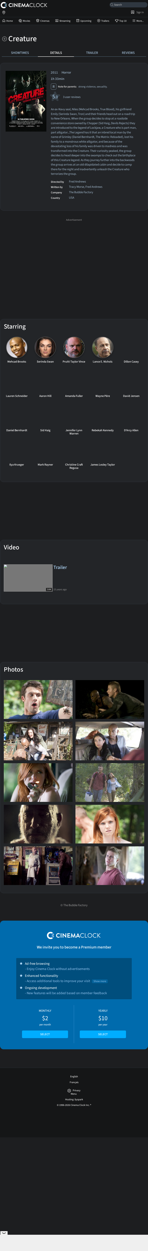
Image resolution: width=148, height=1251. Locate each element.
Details (56, 52)
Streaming (64, 21)
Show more (99, 981)
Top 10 (123, 21)
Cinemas (44, 21)
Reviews (128, 52)
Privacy (76, 1090)
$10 (103, 1022)
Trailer (92, 52)
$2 (45, 1022)
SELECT (45, 1034)
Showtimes (20, 52)
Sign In (139, 12)
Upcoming (85, 21)
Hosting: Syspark (74, 1099)
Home (9, 21)
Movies (26, 21)
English (74, 1076)
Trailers (105, 21)
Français (74, 1082)
